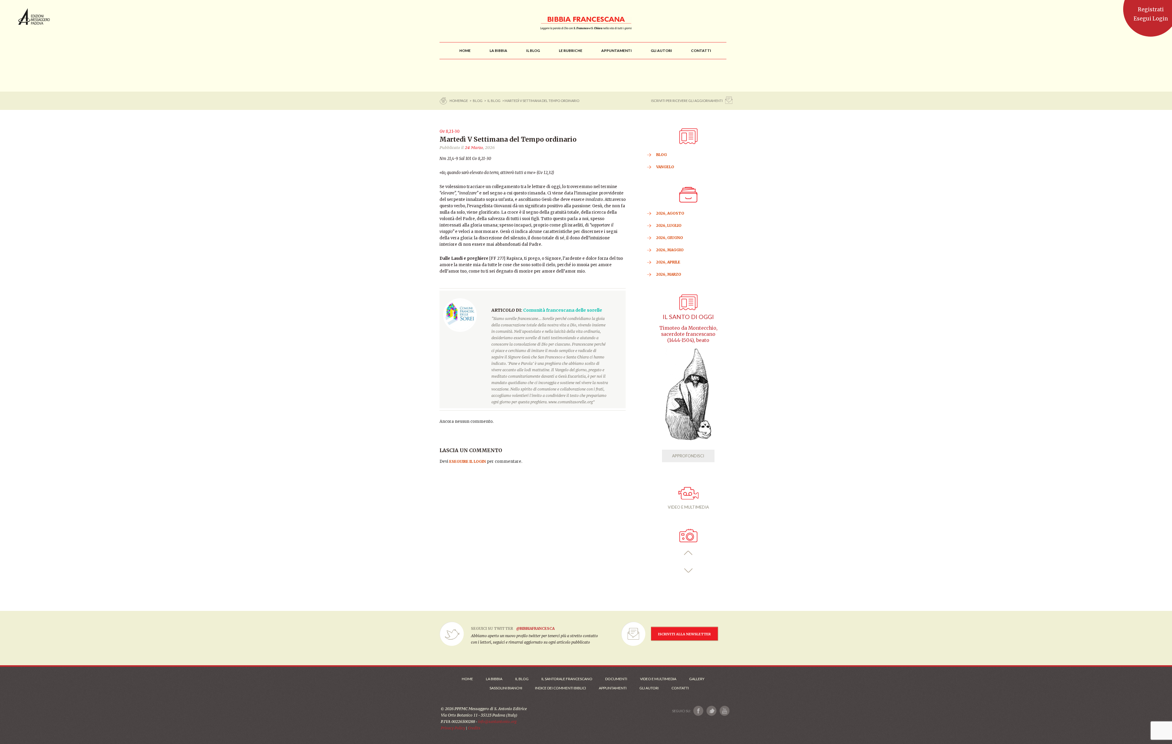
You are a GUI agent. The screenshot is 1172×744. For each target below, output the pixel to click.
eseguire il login (467, 461)
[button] (688, 553)
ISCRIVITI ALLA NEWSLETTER (684, 634)
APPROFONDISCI (688, 455)
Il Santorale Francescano (566, 679)
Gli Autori (649, 688)
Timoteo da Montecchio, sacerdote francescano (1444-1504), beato (688, 334)
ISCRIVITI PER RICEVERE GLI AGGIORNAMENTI (687, 101)
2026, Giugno (669, 237)
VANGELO (665, 167)
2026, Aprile (668, 262)
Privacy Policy (453, 728)
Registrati (1151, 9)
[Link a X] (711, 711)
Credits (474, 728)
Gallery (696, 679)
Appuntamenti (613, 688)
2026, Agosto (670, 213)
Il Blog (494, 101)
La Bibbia (494, 679)
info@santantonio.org (497, 721)
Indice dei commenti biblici (560, 688)
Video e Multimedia (658, 679)
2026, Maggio (670, 250)
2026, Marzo (668, 274)
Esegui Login (1151, 18)
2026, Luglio (669, 225)
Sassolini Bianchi (506, 688)
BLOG (478, 101)
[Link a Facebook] (698, 711)
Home (467, 679)
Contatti (680, 688)
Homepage (459, 101)
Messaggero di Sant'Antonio (34, 16)
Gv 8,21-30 (450, 131)
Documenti (616, 679)
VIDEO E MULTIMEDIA (688, 507)
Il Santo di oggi (688, 316)
